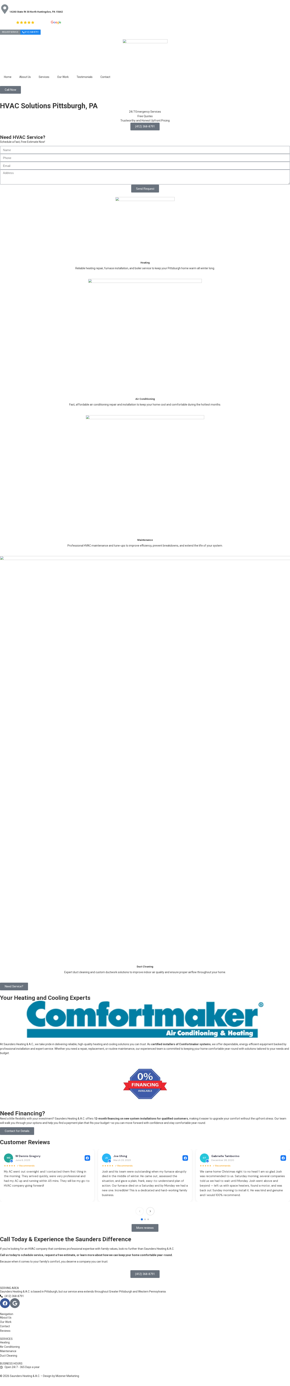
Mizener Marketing (67, 1376)
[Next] (150, 1211)
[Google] (15, 1303)
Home (7, 77)
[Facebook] (5, 1303)
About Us (25, 77)
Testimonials (85, 77)
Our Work (63, 77)
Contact (105, 77)
